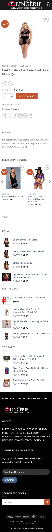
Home (5, 66)
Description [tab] (8, 132)
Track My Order (26, 524)
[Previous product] (10, 83)
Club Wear (25, 66)
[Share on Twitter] (15, 115)
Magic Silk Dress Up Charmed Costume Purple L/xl (36, 199)
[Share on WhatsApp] (4, 115)
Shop (14, 66)
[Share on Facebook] (10, 115)
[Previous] (2, 187)
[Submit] (47, 502)
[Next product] (4, 83)
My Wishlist (38, 522)
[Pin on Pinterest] (25, 115)
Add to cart (27, 96)
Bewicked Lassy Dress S (12, 196)
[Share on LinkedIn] (30, 115)
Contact (20, 522)
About (11, 522)
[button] (4, 4)
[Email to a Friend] (20, 115)
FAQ (28, 522)
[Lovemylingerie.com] (26, 5)
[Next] (49, 187)
